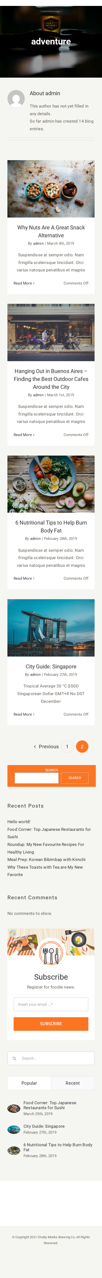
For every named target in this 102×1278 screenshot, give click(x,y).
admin (38, 243)
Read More (23, 283)
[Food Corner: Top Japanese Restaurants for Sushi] (13, 1108)
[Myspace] (67, 1203)
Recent (73, 1083)
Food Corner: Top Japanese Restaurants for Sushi (50, 1105)
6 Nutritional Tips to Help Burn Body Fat (51, 476)
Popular (29, 1083)
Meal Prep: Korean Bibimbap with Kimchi (46, 859)
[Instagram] (45, 1203)
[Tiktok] (56, 1203)
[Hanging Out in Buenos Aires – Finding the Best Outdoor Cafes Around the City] (51, 332)
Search (51, 770)
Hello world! (18, 821)
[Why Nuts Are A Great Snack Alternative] (51, 189)
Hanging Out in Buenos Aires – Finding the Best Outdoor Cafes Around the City (51, 322)
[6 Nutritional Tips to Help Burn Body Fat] (51, 484)
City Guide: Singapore (51, 623)
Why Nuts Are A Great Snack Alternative (51, 181)
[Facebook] (34, 1203)
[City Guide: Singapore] (13, 1129)
